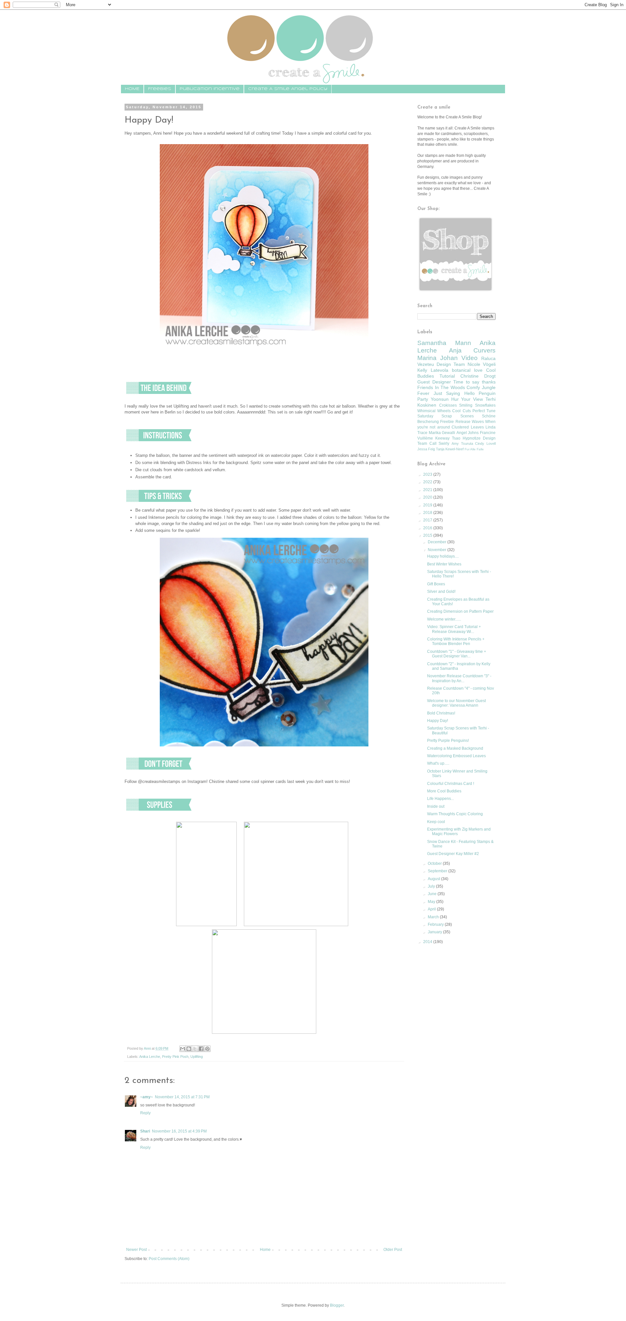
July (432, 886)
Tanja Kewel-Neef (450, 449)
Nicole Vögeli (482, 364)
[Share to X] (195, 1048)
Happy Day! (437, 720)
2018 (428, 512)
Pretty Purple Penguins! (448, 740)
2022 (428, 482)
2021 (428, 490)
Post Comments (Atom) (169, 1258)
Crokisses (448, 405)
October (435, 863)
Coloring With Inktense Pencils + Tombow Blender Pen (455, 641)
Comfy (473, 387)
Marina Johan (437, 357)
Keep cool (436, 821)
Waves (478, 421)
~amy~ (146, 1097)
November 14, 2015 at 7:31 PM (182, 1097)
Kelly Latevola (432, 370)
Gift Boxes (436, 584)
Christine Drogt (478, 376)
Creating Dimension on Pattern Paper (460, 611)
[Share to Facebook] (201, 1048)
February (436, 924)
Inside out (435, 806)
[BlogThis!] (189, 1048)
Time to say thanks (474, 381)
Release (462, 421)
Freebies (159, 89)
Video (469, 357)
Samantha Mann (444, 342)
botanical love (467, 370)
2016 (428, 528)
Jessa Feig (426, 449)
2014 (428, 941)
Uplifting (196, 1056)
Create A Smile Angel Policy (287, 89)
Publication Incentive (210, 89)
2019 (428, 505)
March (434, 917)
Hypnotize (472, 438)
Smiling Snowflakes (477, 405)
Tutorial (447, 376)
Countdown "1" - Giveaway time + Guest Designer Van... (456, 653)
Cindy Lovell (485, 443)
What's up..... (438, 763)
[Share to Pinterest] (207, 1048)
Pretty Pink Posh (175, 1056)
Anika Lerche (149, 1056)
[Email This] (182, 1048)
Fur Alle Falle (474, 449)
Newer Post (136, 1249)
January (435, 932)
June (433, 894)
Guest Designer (434, 381)
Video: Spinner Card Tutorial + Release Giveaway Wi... (454, 629)
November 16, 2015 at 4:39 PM (179, 1131)
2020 (428, 497)
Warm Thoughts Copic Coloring (455, 814)
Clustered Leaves (468, 427)
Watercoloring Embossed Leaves (456, 756)
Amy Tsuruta (462, 443)
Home (265, 1249)
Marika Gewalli (442, 432)
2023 (428, 474)
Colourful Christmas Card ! (450, 783)
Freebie (447, 421)
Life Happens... (440, 798)
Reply (145, 1113)
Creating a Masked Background (455, 748)
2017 (428, 520)
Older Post (392, 1249)
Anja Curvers (472, 350)
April (432, 909)
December (437, 542)
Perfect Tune (484, 411)
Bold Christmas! (441, 713)
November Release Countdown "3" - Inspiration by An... (459, 678)
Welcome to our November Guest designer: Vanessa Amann (456, 703)
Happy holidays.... (443, 556)
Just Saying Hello (454, 393)
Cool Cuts (461, 411)
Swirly (444, 443)
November (437, 550)
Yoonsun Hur (445, 399)
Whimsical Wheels (434, 411)
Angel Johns (467, 432)
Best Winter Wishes (444, 564)
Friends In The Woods (441, 387)
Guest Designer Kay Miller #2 (453, 853)
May (432, 901)
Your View (472, 399)
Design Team (451, 364)
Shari (145, 1131)
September (438, 871)
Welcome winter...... (444, 619)
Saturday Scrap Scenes (445, 416)
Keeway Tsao (447, 438)
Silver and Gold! (441, 591)
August (434, 879)
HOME (132, 89)
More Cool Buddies (444, 791)
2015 (428, 535)
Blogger (337, 1305)
